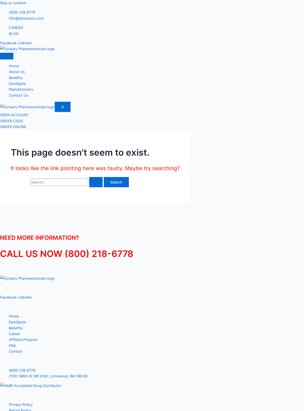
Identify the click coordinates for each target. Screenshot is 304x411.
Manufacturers (21, 89)
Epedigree (17, 83)
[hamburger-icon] (6, 56)
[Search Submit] (96, 182)
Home (14, 66)
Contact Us (18, 95)
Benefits (15, 77)
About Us (17, 71)
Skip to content (13, 3)
